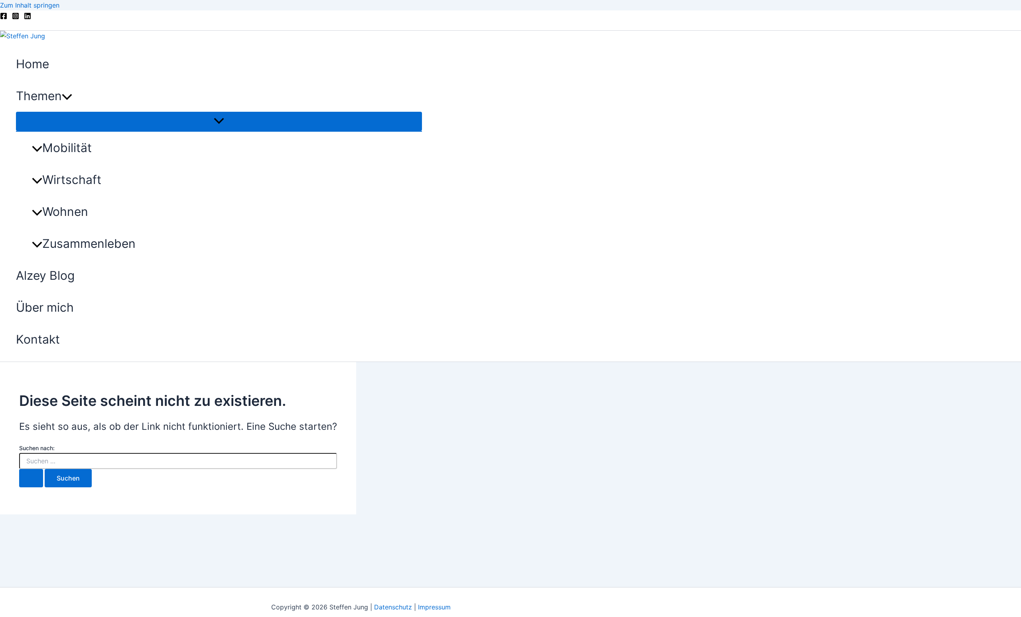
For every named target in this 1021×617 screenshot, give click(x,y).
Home (32, 64)
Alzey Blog (45, 275)
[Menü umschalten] (219, 121)
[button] (67, 96)
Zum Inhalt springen (29, 5)
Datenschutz (394, 607)
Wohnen (65, 211)
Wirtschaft (71, 179)
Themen (39, 96)
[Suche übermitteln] (31, 478)
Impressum (434, 607)
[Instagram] (15, 17)
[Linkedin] (27, 17)
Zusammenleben (89, 243)
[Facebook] (3, 17)
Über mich (45, 307)
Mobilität (67, 147)
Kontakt (38, 339)
